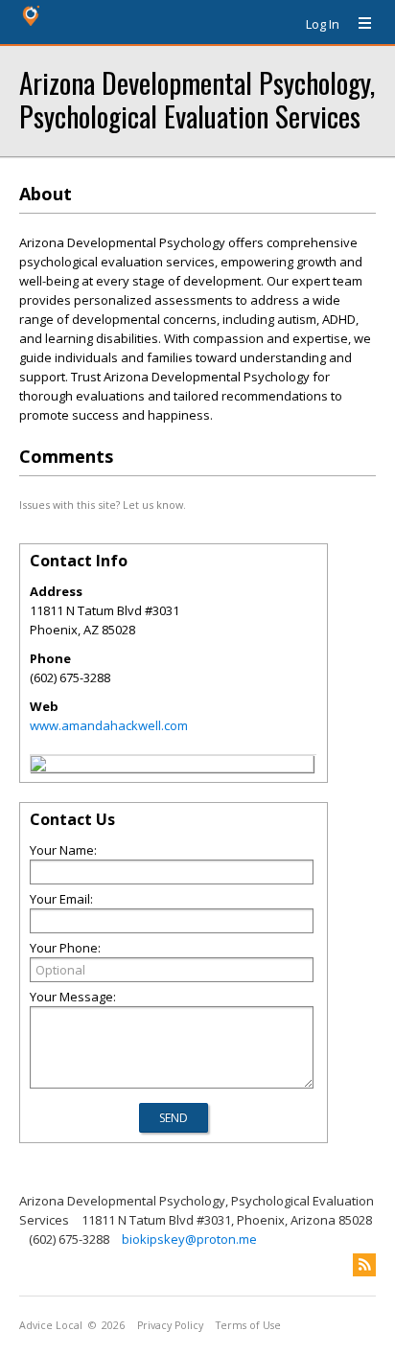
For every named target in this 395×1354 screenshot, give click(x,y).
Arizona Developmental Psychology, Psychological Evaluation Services (197, 98)
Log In (322, 24)
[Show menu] (357, 24)
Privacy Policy (170, 1325)
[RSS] (364, 1264)
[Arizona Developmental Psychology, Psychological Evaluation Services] (38, 766)
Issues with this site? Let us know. (102, 504)
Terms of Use (248, 1325)
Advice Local (50, 1325)
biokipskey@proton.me (189, 1239)
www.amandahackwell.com (109, 725)
